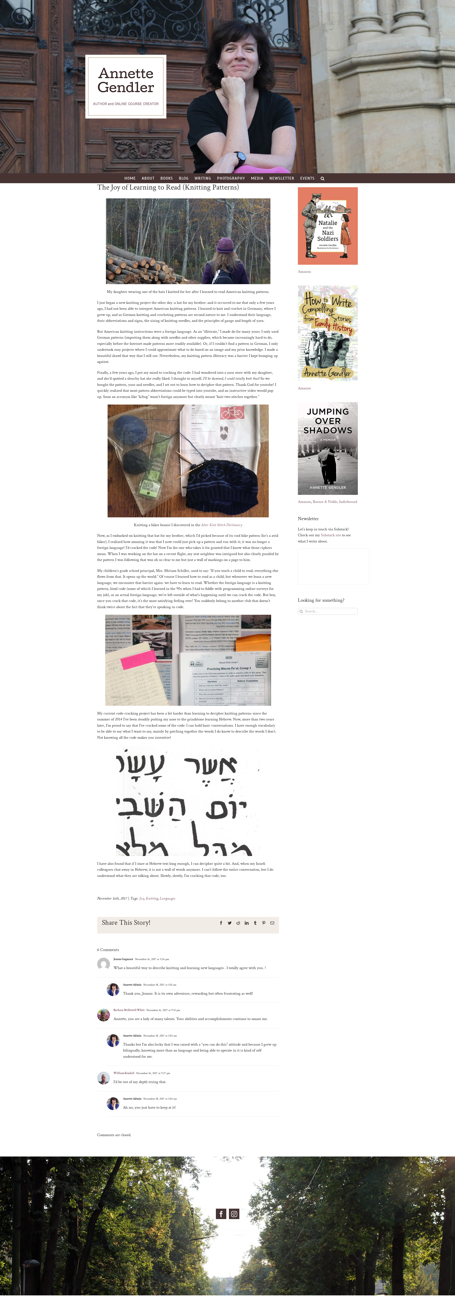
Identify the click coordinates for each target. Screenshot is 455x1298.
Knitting (152, 898)
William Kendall (124, 1073)
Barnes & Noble (325, 501)
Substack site (331, 535)
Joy (141, 898)
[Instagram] (234, 1214)
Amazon (304, 271)
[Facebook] (221, 1214)
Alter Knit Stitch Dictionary (221, 525)
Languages (167, 898)
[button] (323, 178)
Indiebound (348, 501)
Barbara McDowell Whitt (129, 1010)
